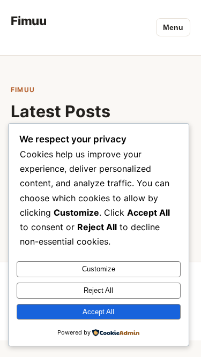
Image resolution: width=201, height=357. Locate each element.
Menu (173, 27)
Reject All (98, 290)
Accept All (98, 312)
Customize (98, 269)
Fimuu (29, 20)
